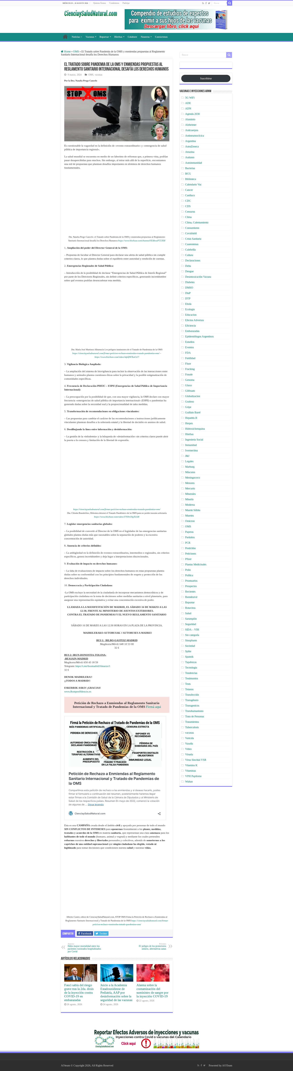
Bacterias (190, 168)
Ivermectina (191, 450)
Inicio (65, 36)
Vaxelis (189, 743)
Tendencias (191, 673)
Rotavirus (190, 607)
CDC (188, 200)
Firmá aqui (153, 707)
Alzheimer (190, 124)
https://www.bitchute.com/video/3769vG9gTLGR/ (117, 516)
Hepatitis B (191, 417)
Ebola (188, 303)
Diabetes (189, 282)
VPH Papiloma (193, 776)
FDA (188, 352)
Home (67, 51)
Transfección (192, 694)
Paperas (189, 531)
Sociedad (190, 645)
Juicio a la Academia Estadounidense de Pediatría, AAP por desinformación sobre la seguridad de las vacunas (116, 992)
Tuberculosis (192, 727)
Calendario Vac (193, 184)
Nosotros (145, 37)
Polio (188, 569)
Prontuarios (191, 580)
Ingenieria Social (194, 439)
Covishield (191, 233)
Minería (189, 499)
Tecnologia (191, 667)
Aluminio (190, 119)
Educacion (191, 314)
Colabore (132, 37)
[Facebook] (206, 3)
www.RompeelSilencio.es (77, 691)
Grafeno (189, 401)
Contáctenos (114, 3)
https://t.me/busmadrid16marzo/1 (92, 666)
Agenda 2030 (192, 113)
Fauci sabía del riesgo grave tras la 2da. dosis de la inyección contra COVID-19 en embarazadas (79, 992)
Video (188, 749)
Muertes (189, 515)
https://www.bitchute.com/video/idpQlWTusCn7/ (117, 357)
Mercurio (190, 488)
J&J (187, 455)
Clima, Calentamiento (196, 222)
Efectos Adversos (194, 320)
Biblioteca (190, 179)
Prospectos (191, 586)
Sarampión (191, 618)
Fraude (189, 374)
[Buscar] (229, 3)
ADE (188, 103)
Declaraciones (192, 260)
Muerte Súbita (192, 510)
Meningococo (192, 477)
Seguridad (190, 624)
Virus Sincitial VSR (195, 759)
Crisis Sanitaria (193, 238)
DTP (187, 298)
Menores (189, 483)
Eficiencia (190, 325)
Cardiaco (190, 195)
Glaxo (188, 385)
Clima (188, 217)
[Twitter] (209, 3)
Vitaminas (190, 770)
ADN (188, 108)
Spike (188, 651)
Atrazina (189, 151)
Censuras (190, 211)
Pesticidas (190, 548)
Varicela (189, 738)
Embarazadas (192, 331)
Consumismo (192, 227)
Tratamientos (192, 721)
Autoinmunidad (193, 162)
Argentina (190, 141)
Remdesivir (191, 597)
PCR (187, 542)
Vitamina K (191, 765)
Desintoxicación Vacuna (198, 276)
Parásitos (190, 537)
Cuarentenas (191, 244)
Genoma (189, 379)
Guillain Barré (192, 412)
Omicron (190, 521)
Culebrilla (190, 249)
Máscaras (190, 472)
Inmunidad (191, 445)
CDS (188, 206)
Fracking (190, 369)
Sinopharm (191, 640)
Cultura (189, 255)
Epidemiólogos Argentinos (199, 336)
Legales (189, 461)
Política (189, 575)
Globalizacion (192, 396)
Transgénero (191, 700)
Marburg (189, 466)
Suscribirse (206, 78)
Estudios (189, 341)
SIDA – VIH (192, 629)
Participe (126, 3)
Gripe (188, 407)
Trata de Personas (194, 716)
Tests (188, 683)
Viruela (189, 754)
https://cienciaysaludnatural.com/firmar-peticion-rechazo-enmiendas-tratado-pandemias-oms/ (116, 353)
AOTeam (227, 1065)
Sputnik (189, 656)
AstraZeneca (192, 146)
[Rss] (203, 3)
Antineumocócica (194, 135)
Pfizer (188, 559)
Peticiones (190, 553)
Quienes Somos (99, 3)
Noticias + (77, 37)
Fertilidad (190, 358)
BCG (188, 173)
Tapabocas (191, 662)
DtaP (188, 293)
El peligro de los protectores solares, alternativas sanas (152, 946)
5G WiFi (189, 97)
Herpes (189, 423)
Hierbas (118, 37)
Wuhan (189, 781)
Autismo (189, 157)
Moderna (190, 504)
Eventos (189, 347)
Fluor (188, 363)
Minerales (190, 493)
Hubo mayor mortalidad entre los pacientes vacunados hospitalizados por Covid (84, 948)
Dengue (189, 271)
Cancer (189, 189)
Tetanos (189, 689)
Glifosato (190, 390)
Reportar (104, 37)
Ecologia (190, 309)
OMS (76, 51)
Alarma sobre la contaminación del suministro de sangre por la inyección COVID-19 (152, 990)
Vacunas (90, 37)
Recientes (190, 591)
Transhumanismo (194, 711)
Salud (188, 613)
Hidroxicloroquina (195, 428)
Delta (188, 265)
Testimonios (191, 678)
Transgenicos (192, 705)
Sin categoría (192, 635)
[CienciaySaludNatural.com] (90, 13)
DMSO (189, 287)
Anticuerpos (191, 130)
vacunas (98, 74)
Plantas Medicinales (195, 564)
